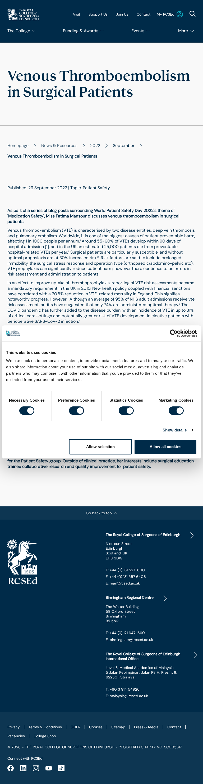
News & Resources (59, 145)
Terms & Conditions (45, 727)
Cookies (96, 727)
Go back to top (99, 513)
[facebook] (10, 768)
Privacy (13, 727)
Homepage (18, 145)
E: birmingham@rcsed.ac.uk (129, 639)
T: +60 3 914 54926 (123, 689)
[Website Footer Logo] (52, 561)
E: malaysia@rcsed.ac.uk (127, 695)
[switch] (76, 410)
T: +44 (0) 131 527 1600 (125, 570)
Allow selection (100, 446)
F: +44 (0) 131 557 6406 (126, 576)
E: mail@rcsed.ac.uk (123, 583)
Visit (76, 14)
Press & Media (146, 727)
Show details (175, 430)
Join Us (122, 14)
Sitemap (118, 727)
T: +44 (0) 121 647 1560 (125, 632)
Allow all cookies (165, 446)
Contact (143, 14)
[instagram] (36, 768)
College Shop (45, 736)
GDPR (75, 727)
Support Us (98, 14)
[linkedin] (23, 768)
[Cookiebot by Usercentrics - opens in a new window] (174, 333)
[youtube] (48, 768)
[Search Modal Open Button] (192, 14)
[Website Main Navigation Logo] (23, 14)
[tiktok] (61, 768)
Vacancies (16, 736)
